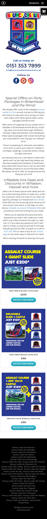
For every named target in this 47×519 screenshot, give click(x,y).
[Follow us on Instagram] (31, 80)
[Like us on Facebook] (16, 80)
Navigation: (34, 3)
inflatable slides (34, 208)
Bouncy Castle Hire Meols (33, 471)
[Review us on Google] (23, 80)
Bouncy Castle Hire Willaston (17, 500)
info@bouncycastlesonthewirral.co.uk (23, 70)
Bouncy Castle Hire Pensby (34, 481)
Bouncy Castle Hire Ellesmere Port (23, 464)
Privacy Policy (23, 502)
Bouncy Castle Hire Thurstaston (23, 493)
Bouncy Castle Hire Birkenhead (23, 457)
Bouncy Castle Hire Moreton (12, 474)
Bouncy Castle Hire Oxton (12, 481)
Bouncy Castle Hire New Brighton (23, 476)
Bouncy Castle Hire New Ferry (23, 478)
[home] (3, 3)
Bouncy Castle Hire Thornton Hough (23, 490)
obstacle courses (16, 208)
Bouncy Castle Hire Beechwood (23, 452)
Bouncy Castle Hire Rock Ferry (23, 486)
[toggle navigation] (42, 3)
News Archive (35, 500)
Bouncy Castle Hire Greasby (35, 466)
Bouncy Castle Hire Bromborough (23, 459)
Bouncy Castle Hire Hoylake (35, 469)
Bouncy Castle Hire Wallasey (34, 495)
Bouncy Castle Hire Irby (13, 471)
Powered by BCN (23, 510)
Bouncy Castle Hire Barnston (23, 447)
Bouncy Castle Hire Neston (35, 474)
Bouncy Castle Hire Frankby (12, 466)
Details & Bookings (23, 300)
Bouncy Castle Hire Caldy (12, 462)
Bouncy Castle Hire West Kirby (23, 498)
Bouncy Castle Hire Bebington (23, 450)
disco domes (38, 199)
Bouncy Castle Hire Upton (12, 495)
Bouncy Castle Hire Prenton (23, 483)
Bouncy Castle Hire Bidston (23, 454)
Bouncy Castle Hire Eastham (34, 462)
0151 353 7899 (23, 65)
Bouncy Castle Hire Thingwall (23, 488)
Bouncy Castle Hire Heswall (12, 469)
